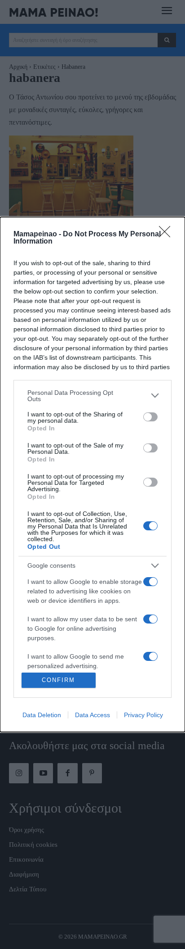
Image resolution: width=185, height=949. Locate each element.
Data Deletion (41, 715)
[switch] (150, 416)
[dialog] (92, 474)
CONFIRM (58, 680)
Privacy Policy (143, 715)
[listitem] (92, 395)
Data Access (92, 715)
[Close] (167, 234)
